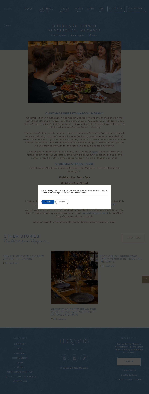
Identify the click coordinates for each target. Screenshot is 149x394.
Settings (62, 202)
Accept (48, 202)
